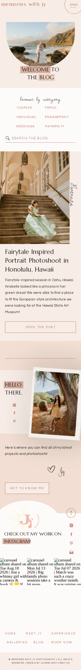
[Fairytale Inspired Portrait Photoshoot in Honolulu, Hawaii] (35, 197)
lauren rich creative (55, 663)
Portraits (73, 194)
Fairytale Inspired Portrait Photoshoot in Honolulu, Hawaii (37, 260)
